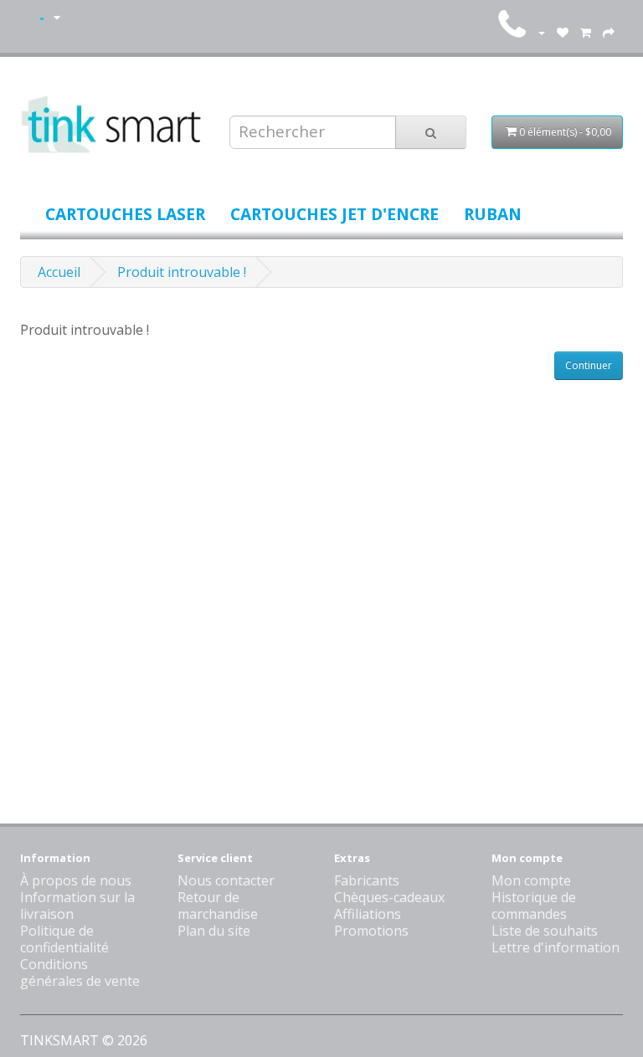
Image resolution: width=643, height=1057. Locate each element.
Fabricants (366, 880)
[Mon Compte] (541, 32)
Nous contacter (226, 880)
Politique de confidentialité (64, 939)
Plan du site (213, 930)
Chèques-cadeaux (389, 897)
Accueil (59, 272)
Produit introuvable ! (181, 272)
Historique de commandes (533, 905)
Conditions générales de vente (80, 972)
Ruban (493, 214)
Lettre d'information (555, 947)
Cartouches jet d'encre (334, 214)
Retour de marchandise (217, 905)
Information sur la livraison (77, 905)
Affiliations (367, 914)
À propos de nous (75, 880)
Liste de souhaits (544, 930)
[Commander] (609, 32)
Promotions (371, 930)
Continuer (588, 365)
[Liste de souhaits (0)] (562, 32)
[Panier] (585, 32)
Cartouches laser (125, 214)
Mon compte (531, 880)
